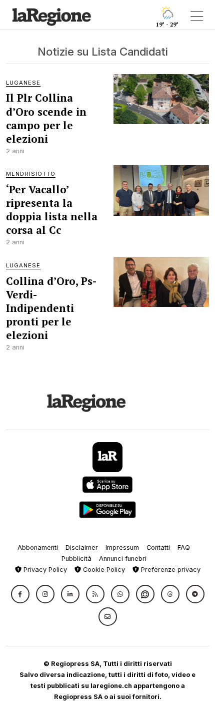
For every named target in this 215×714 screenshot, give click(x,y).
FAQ (184, 547)
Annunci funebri (122, 558)
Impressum (122, 547)
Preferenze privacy (169, 569)
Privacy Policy (44, 569)
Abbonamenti (38, 547)
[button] (20, 594)
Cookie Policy (103, 569)
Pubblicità (77, 558)
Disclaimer (82, 547)
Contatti (158, 547)
